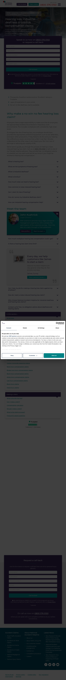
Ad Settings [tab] (41, 328)
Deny (12, 355)
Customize (32, 355)
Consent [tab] (8, 328)
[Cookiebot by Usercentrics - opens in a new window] (57, 323)
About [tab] (57, 328)
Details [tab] (25, 328)
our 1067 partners (12, 336)
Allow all (54, 355)
